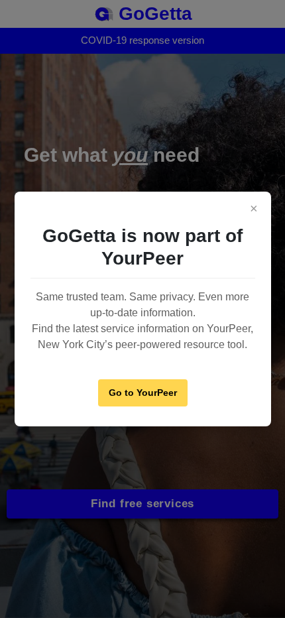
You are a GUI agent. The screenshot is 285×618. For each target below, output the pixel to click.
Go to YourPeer (143, 392)
